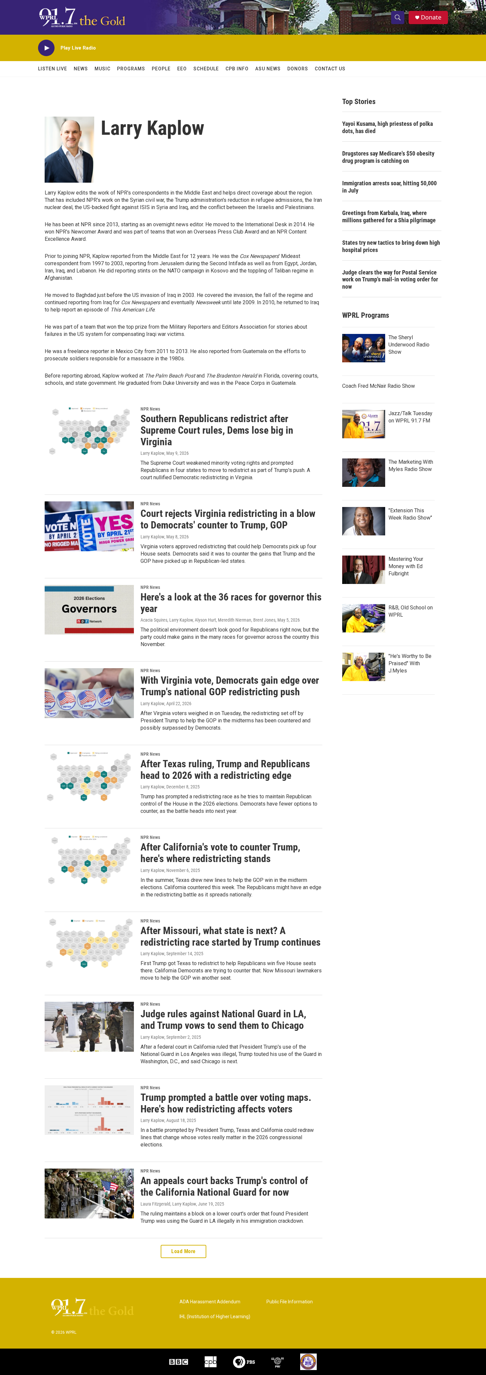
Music (102, 68)
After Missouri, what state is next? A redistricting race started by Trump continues (231, 936)
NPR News (150, 409)
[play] (46, 48)
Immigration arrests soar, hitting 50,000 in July (389, 187)
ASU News (268, 68)
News (81, 68)
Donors (297, 68)
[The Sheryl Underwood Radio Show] (363, 348)
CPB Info (237, 68)
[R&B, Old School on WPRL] (363, 618)
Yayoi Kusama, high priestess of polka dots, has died (387, 127)
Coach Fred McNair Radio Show (378, 386)
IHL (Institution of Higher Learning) (215, 1316)
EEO (182, 68)
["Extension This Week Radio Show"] (363, 521)
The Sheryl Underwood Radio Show (408, 344)
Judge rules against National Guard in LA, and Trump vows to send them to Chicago (223, 1019)
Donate (431, 17)
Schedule (206, 68)
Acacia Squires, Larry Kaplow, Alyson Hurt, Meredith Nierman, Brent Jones (208, 620)
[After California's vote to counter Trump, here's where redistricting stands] (89, 860)
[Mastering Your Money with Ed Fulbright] (363, 570)
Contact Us (330, 68)
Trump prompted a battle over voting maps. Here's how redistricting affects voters (226, 1103)
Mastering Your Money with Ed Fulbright (405, 566)
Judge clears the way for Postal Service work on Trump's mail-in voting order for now (390, 279)
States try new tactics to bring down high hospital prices (391, 246)
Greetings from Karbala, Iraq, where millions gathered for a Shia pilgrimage (389, 216)
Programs (131, 68)
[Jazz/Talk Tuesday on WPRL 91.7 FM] (363, 424)
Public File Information (289, 1301)
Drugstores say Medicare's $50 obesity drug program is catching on (388, 157)
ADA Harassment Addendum (210, 1301)
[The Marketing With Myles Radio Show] (363, 472)
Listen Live (52, 68)
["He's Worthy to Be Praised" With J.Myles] (363, 667)
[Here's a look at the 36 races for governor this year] (89, 609)
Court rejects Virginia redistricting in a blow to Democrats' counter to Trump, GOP (228, 519)
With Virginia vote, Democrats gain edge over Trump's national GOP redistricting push (230, 686)
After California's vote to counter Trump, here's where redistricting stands (220, 852)
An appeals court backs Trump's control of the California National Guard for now (224, 1186)
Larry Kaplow (152, 453)
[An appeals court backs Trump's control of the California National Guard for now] (89, 1193)
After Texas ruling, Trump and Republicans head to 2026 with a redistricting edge (225, 769)
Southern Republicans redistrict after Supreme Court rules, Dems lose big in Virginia (217, 430)
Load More (183, 1251)
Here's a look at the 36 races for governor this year (231, 602)
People (161, 68)
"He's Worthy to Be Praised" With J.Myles (409, 663)
